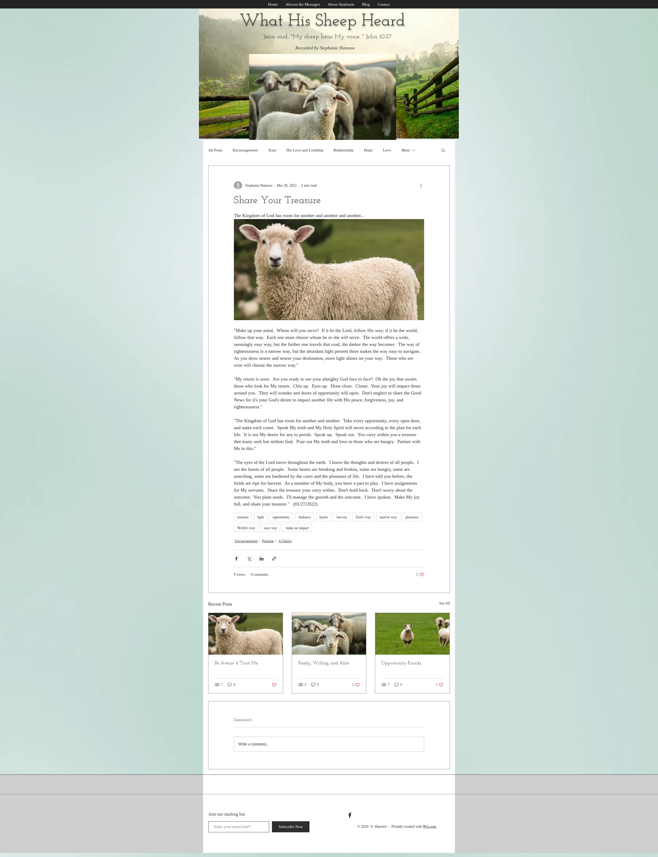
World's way (246, 527)
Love (387, 150)
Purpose (268, 541)
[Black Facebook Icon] (349, 815)
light (260, 517)
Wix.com (429, 826)
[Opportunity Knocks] (412, 634)
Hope (368, 150)
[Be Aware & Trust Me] (245, 634)
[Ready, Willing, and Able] (329, 634)
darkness (304, 517)
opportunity (281, 517)
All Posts (215, 150)
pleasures (412, 517)
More (405, 150)
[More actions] (421, 185)
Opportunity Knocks (401, 663)
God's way (363, 517)
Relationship (344, 150)
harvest (342, 517)
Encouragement (245, 150)
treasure (243, 517)
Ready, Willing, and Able (323, 663)
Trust (272, 150)
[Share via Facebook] (236, 558)
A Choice (285, 541)
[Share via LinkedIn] (261, 558)
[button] (443, 150)
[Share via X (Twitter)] (248, 558)
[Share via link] (274, 558)
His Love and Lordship (304, 150)
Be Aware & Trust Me (236, 663)
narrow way (388, 517)
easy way (270, 527)
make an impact (297, 527)
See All (444, 603)
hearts (323, 517)
